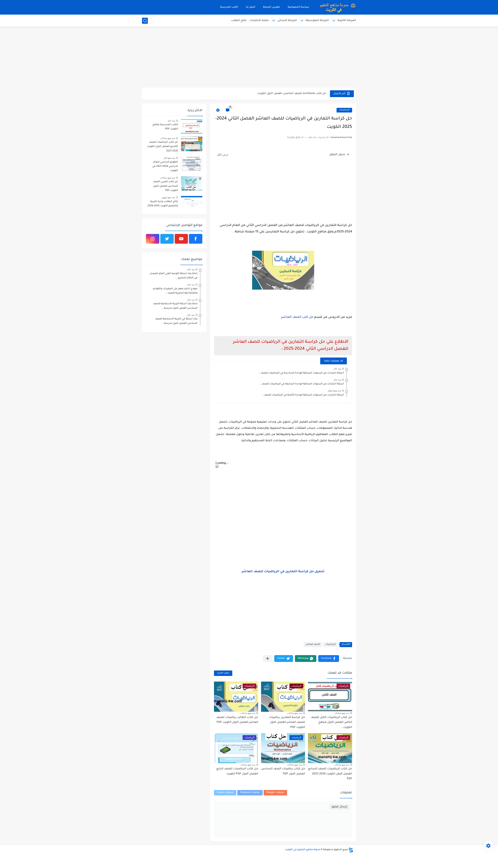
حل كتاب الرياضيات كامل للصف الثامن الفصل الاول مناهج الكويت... (331, 722)
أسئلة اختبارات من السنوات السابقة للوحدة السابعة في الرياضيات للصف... (302, 384)
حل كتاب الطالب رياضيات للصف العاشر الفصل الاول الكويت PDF (237, 720)
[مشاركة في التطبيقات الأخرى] (267, 658)
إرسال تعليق (339, 806)
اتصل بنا (250, 7)
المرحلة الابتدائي (287, 20)
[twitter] (167, 239)
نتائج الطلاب (238, 20)
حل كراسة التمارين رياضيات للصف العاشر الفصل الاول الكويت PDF (287, 722)
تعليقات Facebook (250, 792)
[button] (328, 658)
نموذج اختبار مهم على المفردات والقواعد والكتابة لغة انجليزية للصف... (175, 290)
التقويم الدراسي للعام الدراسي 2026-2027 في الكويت (165, 166)
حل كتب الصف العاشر (297, 317)
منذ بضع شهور (168, 197)
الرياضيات (344, 110)
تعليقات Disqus (225, 792)
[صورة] (191, 126)
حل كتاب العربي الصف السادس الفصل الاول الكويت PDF (165, 186)
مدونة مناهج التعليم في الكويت (302, 849)
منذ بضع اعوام (334, 390)
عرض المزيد (223, 673)
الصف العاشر (313, 644)
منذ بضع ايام (169, 157)
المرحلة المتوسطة (317, 20)
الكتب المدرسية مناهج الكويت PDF (165, 126)
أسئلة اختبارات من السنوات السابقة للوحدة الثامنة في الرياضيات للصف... (303, 395)
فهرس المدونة (271, 7)
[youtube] (181, 239)
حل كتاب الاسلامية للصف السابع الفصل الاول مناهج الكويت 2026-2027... (281, 93)
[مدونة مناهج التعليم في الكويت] (336, 7)
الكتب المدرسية (229, 7)
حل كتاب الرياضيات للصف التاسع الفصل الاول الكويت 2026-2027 (162, 146)
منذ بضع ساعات (341, 713)
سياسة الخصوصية (298, 7)
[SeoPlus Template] (350, 849)
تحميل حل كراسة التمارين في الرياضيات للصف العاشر (283, 571)
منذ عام (337, 368)
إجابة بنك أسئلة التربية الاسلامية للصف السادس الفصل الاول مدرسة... (175, 305)
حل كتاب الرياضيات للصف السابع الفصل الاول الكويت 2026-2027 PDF (330, 773)
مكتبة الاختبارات (259, 20)
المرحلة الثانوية (347, 20)
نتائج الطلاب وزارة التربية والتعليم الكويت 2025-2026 (162, 203)
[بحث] (145, 21)
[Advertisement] (249, 57)
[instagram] (152, 239)
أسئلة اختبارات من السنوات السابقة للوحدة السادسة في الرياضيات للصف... (301, 373)
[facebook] (195, 239)
